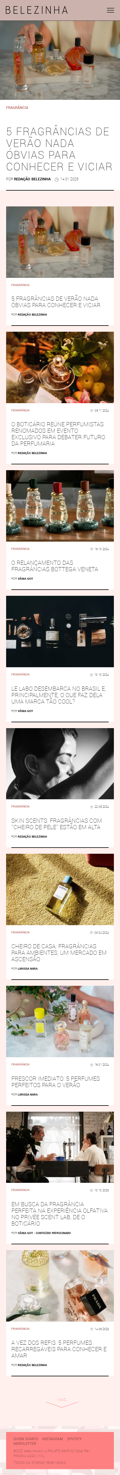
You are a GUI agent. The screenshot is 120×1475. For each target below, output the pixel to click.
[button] (110, 10)
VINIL (40, 1455)
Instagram (52, 1439)
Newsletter (24, 1443)
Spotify (74, 1439)
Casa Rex (82, 1450)
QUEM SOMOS (25, 1439)
